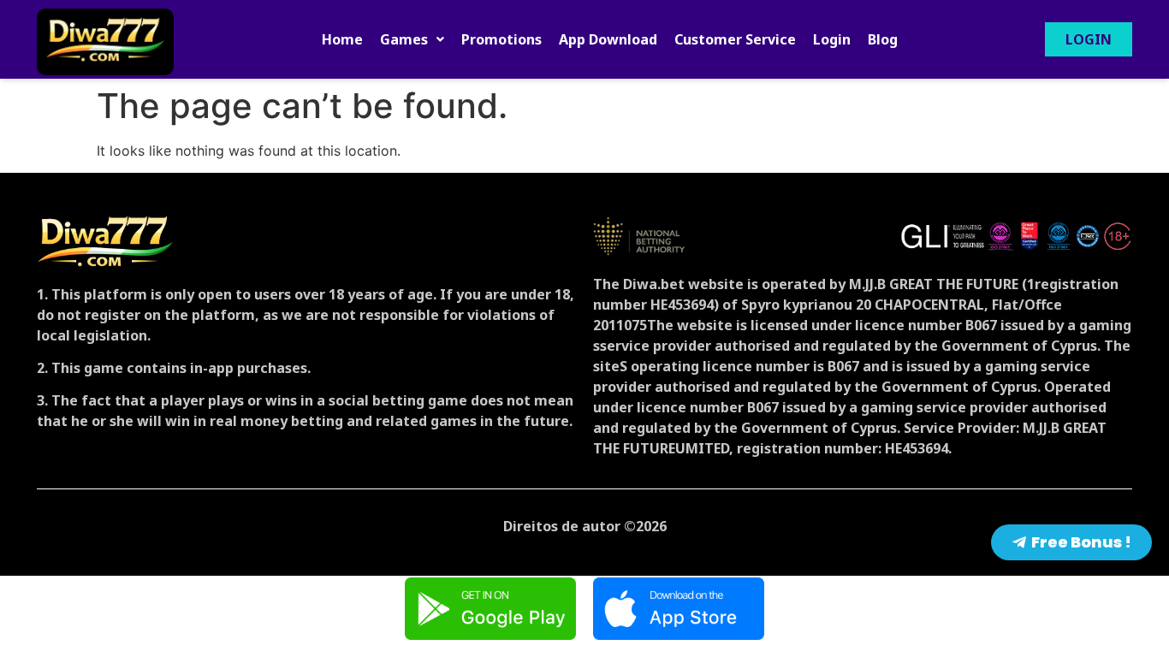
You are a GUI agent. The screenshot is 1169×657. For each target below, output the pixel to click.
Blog (883, 39)
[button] (412, 39)
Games (404, 39)
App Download (608, 39)
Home (342, 39)
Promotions (501, 39)
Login (832, 39)
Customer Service (735, 39)
